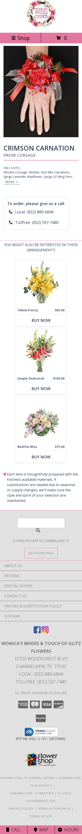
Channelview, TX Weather (32, 793)
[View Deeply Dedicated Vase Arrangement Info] (41, 351)
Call (15, 830)
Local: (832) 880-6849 (41, 674)
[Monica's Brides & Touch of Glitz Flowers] (41, 26)
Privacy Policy (21, 809)
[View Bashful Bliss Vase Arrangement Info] (41, 419)
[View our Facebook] (37, 631)
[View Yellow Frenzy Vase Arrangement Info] (41, 283)
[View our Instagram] (45, 631)
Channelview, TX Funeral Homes (27, 778)
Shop (23, 37)
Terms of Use (41, 816)
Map (42, 830)
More (9, 182)
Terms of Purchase (54, 809)
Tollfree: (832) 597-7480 (41, 682)
